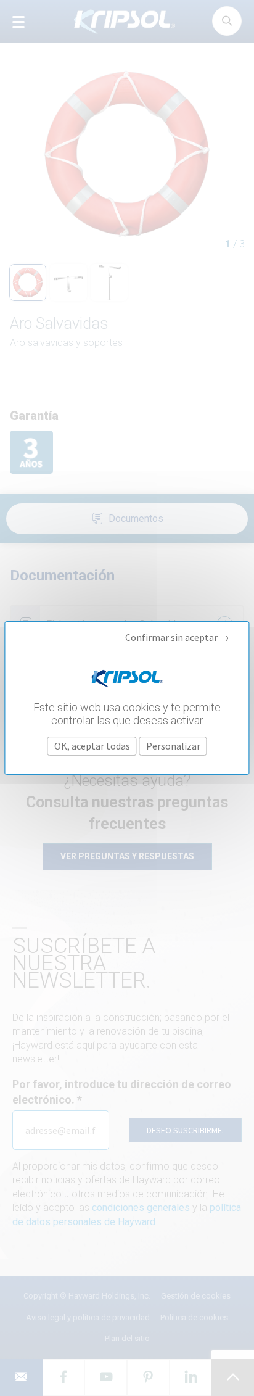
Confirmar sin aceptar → (177, 637)
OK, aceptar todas (92, 746)
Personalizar (173, 746)
